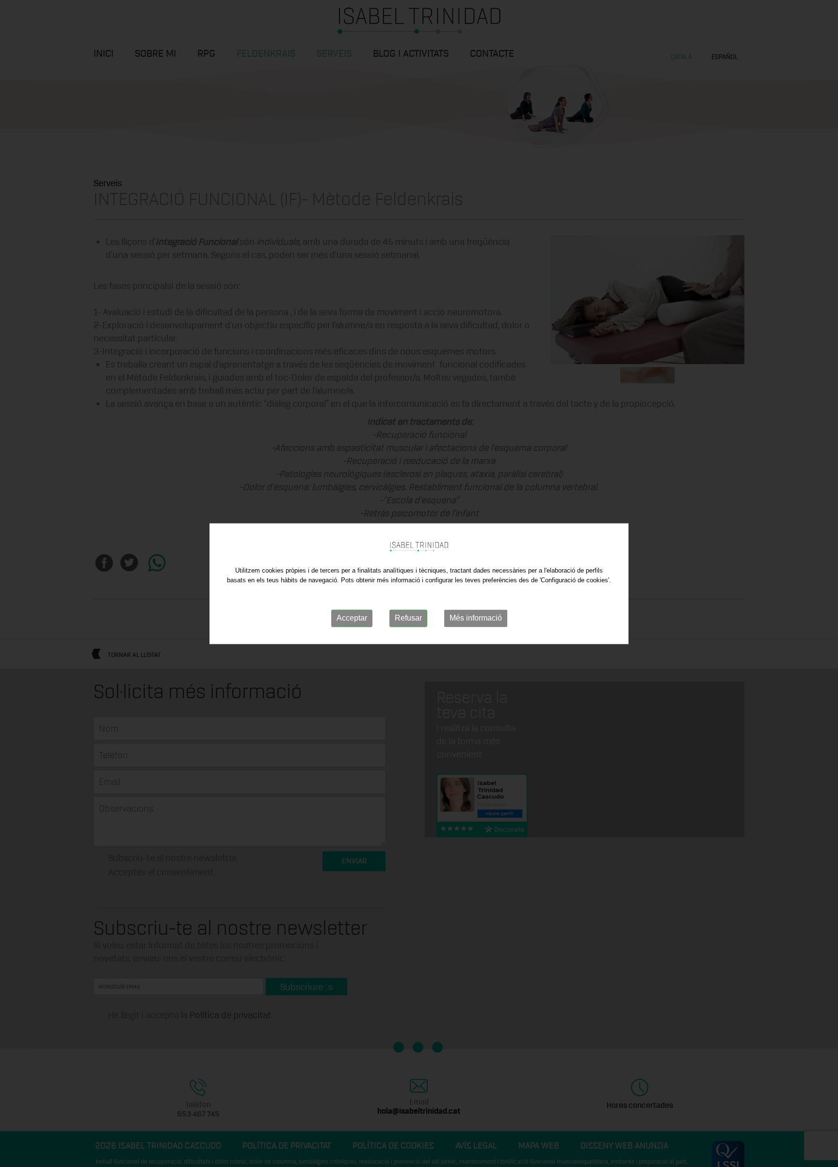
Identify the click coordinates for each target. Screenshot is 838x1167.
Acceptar (352, 618)
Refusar (408, 618)
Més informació (476, 618)
